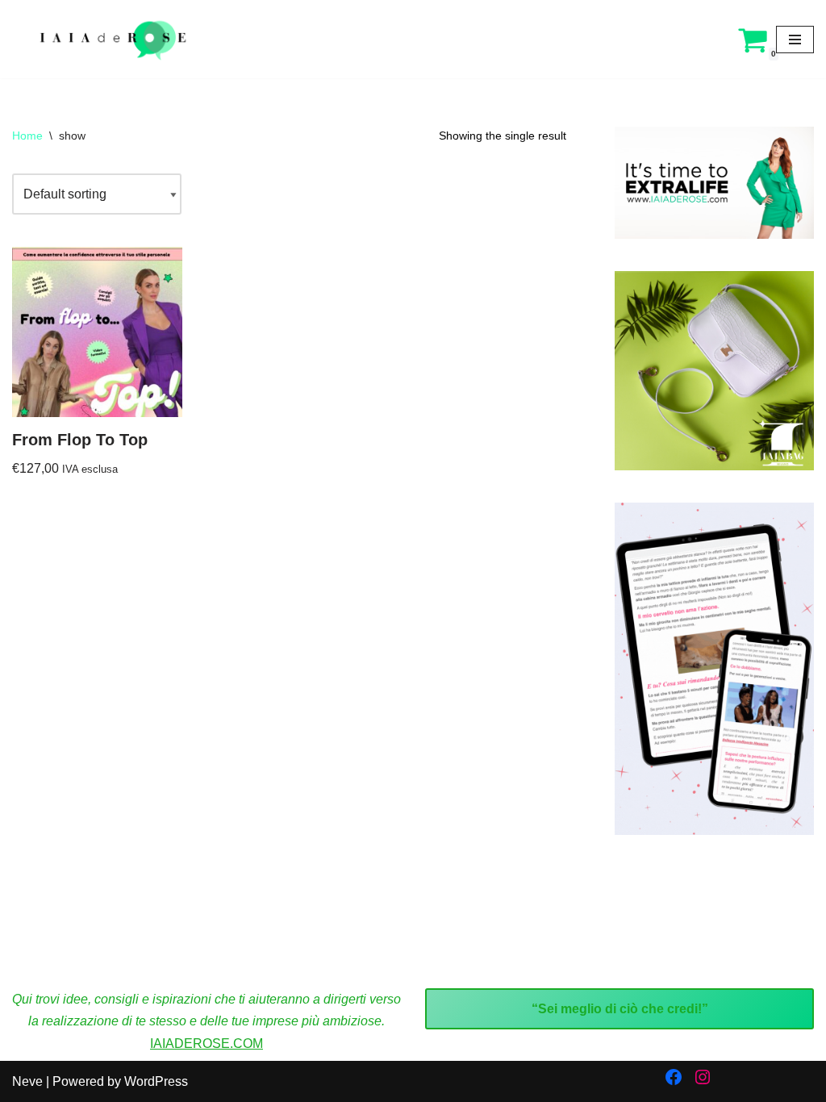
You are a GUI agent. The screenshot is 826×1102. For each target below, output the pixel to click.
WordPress (156, 1081)
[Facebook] (673, 1077)
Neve (27, 1081)
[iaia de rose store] (111, 39)
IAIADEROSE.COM (206, 1043)
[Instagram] (702, 1077)
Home (27, 135)
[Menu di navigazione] (795, 39)
